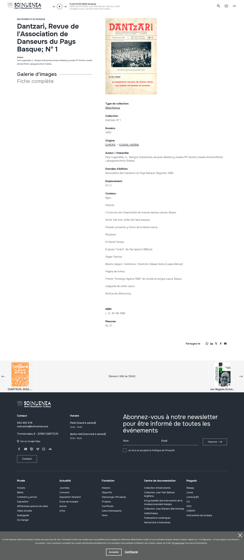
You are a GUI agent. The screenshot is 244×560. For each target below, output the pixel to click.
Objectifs (107, 492)
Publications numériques (157, 518)
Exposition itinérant (70, 497)
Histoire (106, 488)
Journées (64, 488)
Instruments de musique (31, 19)
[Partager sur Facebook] (220, 343)
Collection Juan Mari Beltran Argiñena (159, 494)
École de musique (68, 501)
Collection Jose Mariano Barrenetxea (164, 508)
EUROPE (110, 144)
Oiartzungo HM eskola (114, 497)
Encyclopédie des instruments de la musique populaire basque (163, 502)
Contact (27, 458)
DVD (188, 506)
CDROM (190, 510)
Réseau (190, 488)
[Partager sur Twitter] (216, 343)
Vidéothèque (151, 513)
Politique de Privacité (163, 450)
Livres (189, 492)
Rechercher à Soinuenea (157, 522)
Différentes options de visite (32, 506)
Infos (62, 510)
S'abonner (212, 441)
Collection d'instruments (157, 488)
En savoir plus (178, 543)
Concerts (64, 492)
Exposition (22, 501)
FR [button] (234, 6)
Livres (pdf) (192, 497)
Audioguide (23, 515)
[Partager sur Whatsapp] (207, 343)
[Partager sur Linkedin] (211, 343)
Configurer (131, 552)
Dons (104, 515)
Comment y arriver (27, 497)
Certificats (107, 506)
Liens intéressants (111, 510)
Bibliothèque (112, 107)
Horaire (21, 488)
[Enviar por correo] (225, 343)
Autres (63, 506)
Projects (106, 501)
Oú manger (23, 520)
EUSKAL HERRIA (129, 144)
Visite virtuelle (24, 510)
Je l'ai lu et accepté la (151, 450)
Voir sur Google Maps (30, 441)
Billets (20, 492)
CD (188, 501)
